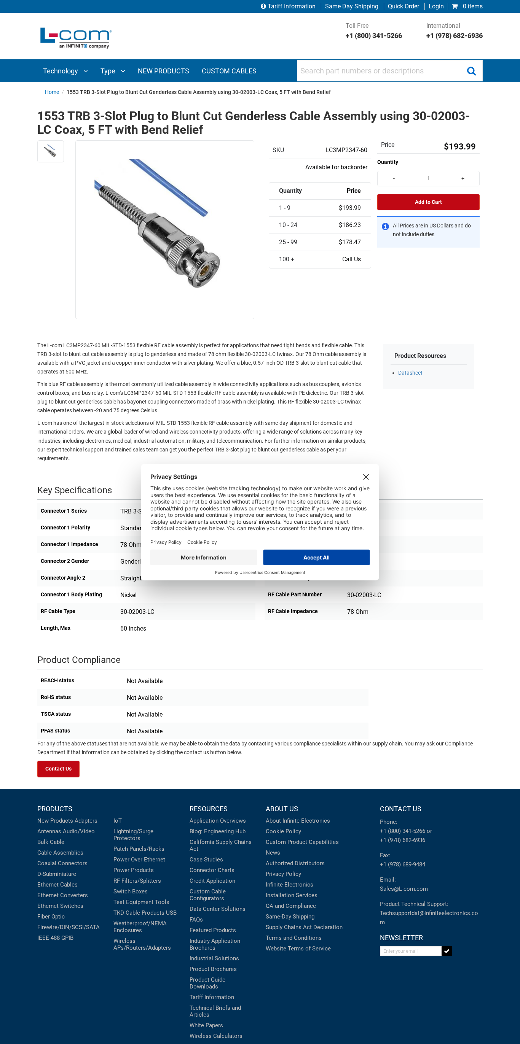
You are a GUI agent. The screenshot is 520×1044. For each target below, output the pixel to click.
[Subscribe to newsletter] (447, 951)
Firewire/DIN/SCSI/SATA (68, 927)
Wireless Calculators (216, 1036)
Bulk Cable (50, 842)
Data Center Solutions (218, 909)
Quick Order (403, 6)
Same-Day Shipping (290, 916)
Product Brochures (213, 969)
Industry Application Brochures (215, 944)
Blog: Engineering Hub (218, 831)
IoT (117, 820)
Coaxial (46, 863)
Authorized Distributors (295, 863)
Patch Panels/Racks (138, 848)
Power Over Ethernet (139, 859)
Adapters (86, 820)
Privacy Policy (283, 874)
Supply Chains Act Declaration (304, 927)
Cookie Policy (283, 831)
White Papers (206, 1025)
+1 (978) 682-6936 (402, 840)
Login (436, 6)
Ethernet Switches (60, 906)
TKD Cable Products (138, 912)
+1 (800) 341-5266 (402, 831)
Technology (61, 71)
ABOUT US (282, 809)
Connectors (73, 863)
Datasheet (410, 373)
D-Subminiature (56, 874)
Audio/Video (79, 831)
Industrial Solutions (214, 958)
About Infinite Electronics (298, 820)
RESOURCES (209, 809)
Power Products (133, 870)
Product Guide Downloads (207, 983)
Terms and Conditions (294, 937)
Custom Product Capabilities (302, 842)
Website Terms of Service (298, 948)
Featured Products (213, 930)
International (454, 31)
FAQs (196, 919)
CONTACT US (400, 809)
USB (171, 912)
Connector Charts (212, 870)
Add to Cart (428, 202)
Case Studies (206, 859)
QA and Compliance (291, 906)
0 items (472, 6)
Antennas (49, 831)
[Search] (471, 70)
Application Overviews (218, 820)
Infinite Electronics (289, 884)
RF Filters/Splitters (137, 880)
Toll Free (374, 31)
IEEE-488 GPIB (55, 937)
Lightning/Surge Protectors (133, 835)
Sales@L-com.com (404, 888)
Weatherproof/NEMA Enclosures (140, 927)
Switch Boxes (130, 891)
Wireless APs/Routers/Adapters (142, 944)
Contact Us (58, 769)
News (273, 852)
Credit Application (212, 880)
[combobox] (390, 70)
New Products (55, 820)
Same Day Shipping (351, 6)
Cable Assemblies (60, 852)
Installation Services (291, 895)
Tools (162, 902)
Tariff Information (291, 6)
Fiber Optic (51, 916)
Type (108, 71)
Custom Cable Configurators (208, 895)
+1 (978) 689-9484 (402, 864)
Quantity (387, 162)
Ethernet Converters (62, 895)
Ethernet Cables (57, 884)
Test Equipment (133, 902)
